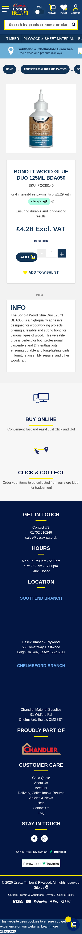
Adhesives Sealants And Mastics (45, 69)
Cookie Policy (65, 894)
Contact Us (41, 808)
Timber (12, 39)
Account (41, 788)
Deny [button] (12, 931)
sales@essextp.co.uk (41, 537)
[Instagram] (44, 839)
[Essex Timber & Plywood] (20, 3)
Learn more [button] (49, 926)
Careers (13, 894)
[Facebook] (34, 839)
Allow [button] (4, 931)
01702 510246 (41, 532)
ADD (24, 257)
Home (9, 69)
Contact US (41, 527)
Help (41, 803)
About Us (41, 783)
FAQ (41, 813)
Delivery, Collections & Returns (41, 793)
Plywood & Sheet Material (49, 39)
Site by (39, 887)
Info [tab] (39, 295)
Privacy (50, 894)
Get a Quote (41, 778)
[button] (41, 272)
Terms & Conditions (32, 894)
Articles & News (41, 798)
